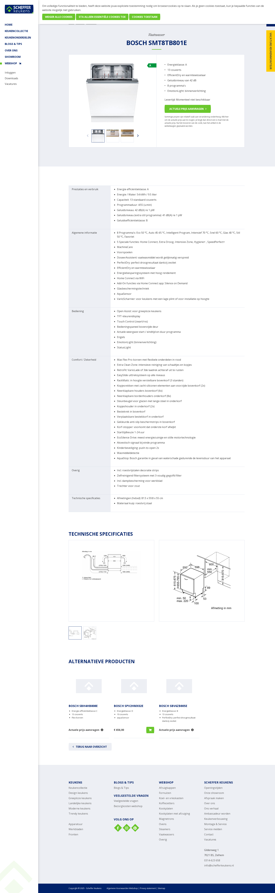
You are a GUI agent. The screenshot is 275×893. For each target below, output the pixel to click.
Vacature (209, 839)
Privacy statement (148, 888)
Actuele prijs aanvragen (186, 109)
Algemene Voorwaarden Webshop (122, 888)
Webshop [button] (11, 63)
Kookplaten (166, 808)
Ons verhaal (211, 808)
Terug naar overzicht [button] (91, 746)
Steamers (164, 829)
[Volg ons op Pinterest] (135, 828)
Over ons (11, 50)
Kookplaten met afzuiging (174, 813)
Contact (208, 834)
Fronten (73, 834)
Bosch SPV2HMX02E (128, 706)
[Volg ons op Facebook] (118, 828)
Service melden (213, 829)
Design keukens (78, 793)
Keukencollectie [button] (16, 31)
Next (137, 134)
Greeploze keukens (80, 798)
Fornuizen (165, 793)
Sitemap (161, 888)
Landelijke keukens (80, 803)
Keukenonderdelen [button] (18, 37)
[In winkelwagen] (150, 730)
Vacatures (11, 84)
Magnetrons (166, 819)
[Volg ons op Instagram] (126, 828)
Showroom (13, 57)
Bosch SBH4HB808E (83, 706)
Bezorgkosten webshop (128, 806)
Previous (86, 134)
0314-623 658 (212, 860)
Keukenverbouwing (216, 819)
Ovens (162, 824)
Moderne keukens (79, 808)
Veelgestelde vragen (126, 801)
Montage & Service (215, 824)
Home (8, 24)
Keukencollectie (78, 788)
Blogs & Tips (13, 44)
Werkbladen (76, 829)
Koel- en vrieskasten (171, 798)
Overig (163, 839)
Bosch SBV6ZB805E (173, 706)
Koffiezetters (166, 803)
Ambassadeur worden (217, 813)
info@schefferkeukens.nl (219, 865)
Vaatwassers (166, 834)
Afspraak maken (214, 798)
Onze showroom (214, 793)
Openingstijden (213, 788)
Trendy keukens (78, 813)
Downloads (11, 78)
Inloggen (10, 72)
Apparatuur (76, 824)
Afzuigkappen (167, 788)
